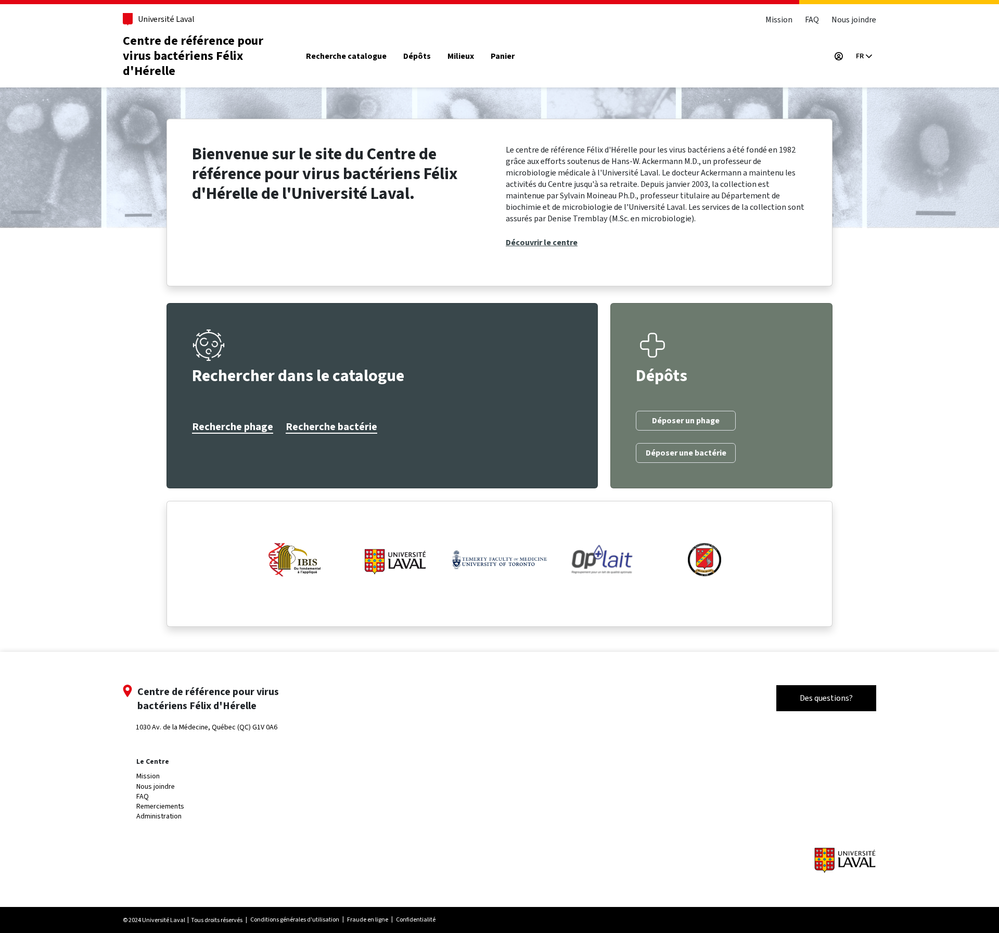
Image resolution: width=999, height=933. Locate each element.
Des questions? (826, 697)
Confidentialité (416, 919)
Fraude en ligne (367, 919)
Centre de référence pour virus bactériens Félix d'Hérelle (193, 56)
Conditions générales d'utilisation (294, 919)
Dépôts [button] (417, 56)
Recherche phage (232, 427)
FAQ (812, 19)
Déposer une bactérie (686, 453)
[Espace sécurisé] (838, 56)
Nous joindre (853, 19)
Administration (159, 816)
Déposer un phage (686, 420)
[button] (863, 56)
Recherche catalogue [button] (346, 56)
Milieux (460, 56)
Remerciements (160, 806)
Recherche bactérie (331, 427)
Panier (503, 56)
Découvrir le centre (542, 242)
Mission (778, 19)
